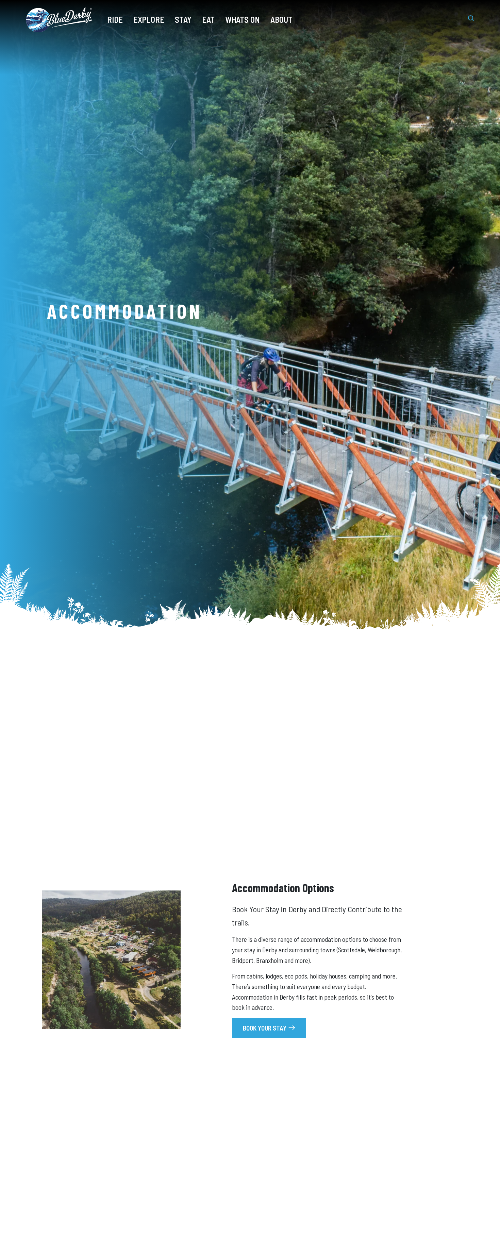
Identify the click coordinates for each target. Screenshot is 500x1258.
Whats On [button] (242, 19)
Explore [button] (148, 19)
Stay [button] (183, 19)
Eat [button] (208, 19)
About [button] (281, 19)
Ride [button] (115, 19)
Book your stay (264, 1028)
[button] (467, 20)
